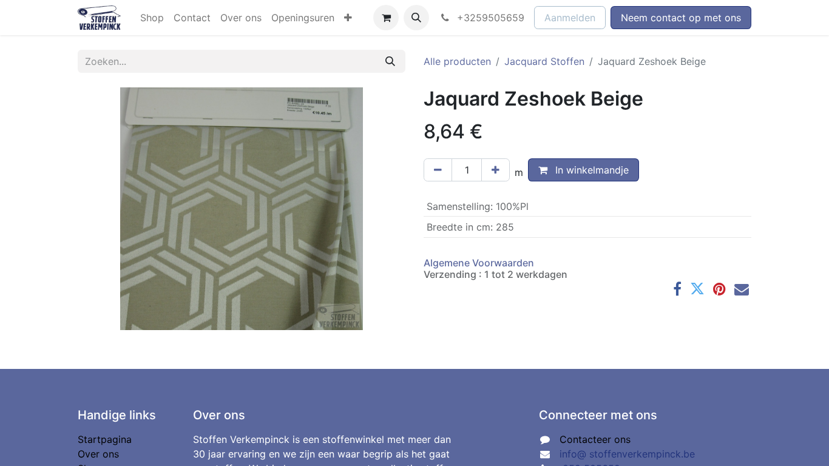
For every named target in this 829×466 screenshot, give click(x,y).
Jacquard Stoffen (544, 61)
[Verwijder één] (438, 169)
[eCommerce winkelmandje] (386, 17)
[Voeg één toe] (495, 169)
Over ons (98, 454)
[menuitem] (152, 17)
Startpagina (105, 439)
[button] (416, 17)
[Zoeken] (390, 61)
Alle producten (457, 61)
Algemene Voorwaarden (479, 263)
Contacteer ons (595, 439)
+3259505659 (489, 18)
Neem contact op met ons (681, 18)
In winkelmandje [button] (590, 170)
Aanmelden (569, 18)
